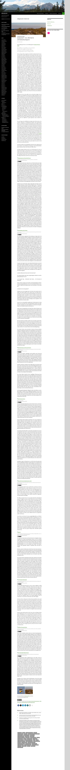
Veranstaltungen (4, 106)
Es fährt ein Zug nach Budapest (6, 26)
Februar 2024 (3, 47)
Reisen (23, 36)
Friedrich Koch (20, 747)
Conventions (3, 107)
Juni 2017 (3, 82)
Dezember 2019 (4, 75)
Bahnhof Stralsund (29, 741)
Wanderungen (3, 113)
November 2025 (4, 41)
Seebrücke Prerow (37, 741)
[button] (33, 51)
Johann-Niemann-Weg (21, 741)
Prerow (19, 742)
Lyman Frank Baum (21, 736)
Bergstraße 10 (34, 743)
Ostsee (24, 732)
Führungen (3, 108)
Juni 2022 (3, 64)
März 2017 (3, 86)
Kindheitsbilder (28, 743)
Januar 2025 (3, 43)
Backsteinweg (20, 738)
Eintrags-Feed (3, 138)
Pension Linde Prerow (31, 742)
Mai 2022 (3, 65)
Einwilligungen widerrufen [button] (5, 131)
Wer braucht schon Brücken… (6, 24)
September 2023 (4, 52)
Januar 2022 (3, 69)
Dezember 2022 (4, 59)
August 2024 (3, 44)
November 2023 (4, 49)
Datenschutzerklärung (53, 13)
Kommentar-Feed (4, 139)
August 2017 (3, 81)
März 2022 (3, 66)
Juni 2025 (3, 42)
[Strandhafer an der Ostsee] (22, 230)
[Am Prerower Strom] (21, 398)
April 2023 (3, 55)
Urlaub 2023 (35, 738)
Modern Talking (33, 737)
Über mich (46, 13)
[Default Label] (48, 33)
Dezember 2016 (4, 87)
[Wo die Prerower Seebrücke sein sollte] (24, 480)
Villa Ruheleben (24, 742)
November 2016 (4, 88)
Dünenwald (32, 736)
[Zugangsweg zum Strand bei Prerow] (24, 157)
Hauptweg (19, 732)
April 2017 (3, 85)
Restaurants (3, 102)
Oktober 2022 (3, 60)
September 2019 (4, 76)
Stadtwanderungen (4, 114)
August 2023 (3, 53)
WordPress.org (4, 140)
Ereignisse (3, 118)
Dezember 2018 (4, 77)
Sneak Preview (4, 111)
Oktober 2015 (3, 92)
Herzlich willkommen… (40, 13)
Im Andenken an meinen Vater (6, 33)
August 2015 (3, 93)
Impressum (59, 13)
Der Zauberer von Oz (21, 737)
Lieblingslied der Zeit (5, 122)
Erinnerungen (19, 36)
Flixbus (25, 738)
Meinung (3, 101)
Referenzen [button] (20, 710)
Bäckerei (35, 732)
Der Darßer (27, 736)
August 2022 (3, 63)
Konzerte (3, 112)
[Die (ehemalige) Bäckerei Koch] (23, 652)
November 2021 (4, 70)
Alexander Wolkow (29, 732)
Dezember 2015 (4, 91)
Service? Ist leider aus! (4, 28)
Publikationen (49, 25)
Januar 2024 (3, 48)
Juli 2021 (3, 71)
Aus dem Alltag (3, 100)
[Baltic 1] (19, 532)
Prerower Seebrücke (21, 743)
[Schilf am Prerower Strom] (22, 627)
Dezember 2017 (4, 80)
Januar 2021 (3, 74)
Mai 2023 (3, 54)
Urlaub (38, 737)
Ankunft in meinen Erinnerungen (25, 39)
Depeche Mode (30, 738)
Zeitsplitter (3, 117)
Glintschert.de (4, 13)
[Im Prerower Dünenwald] (22, 579)
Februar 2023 (3, 58)
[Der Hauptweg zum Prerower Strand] (24, 347)
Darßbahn (27, 737)
